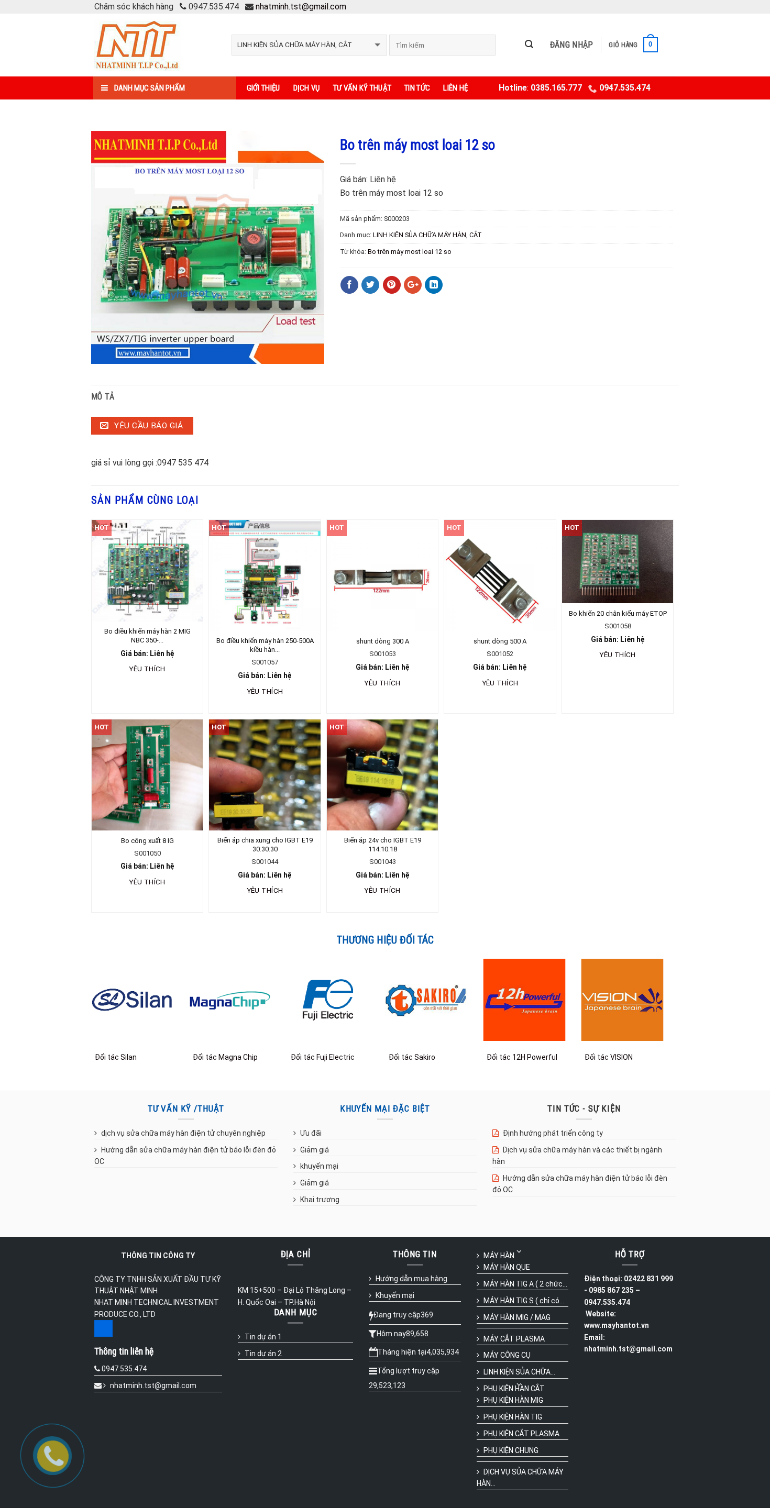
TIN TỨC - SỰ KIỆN (583, 1108)
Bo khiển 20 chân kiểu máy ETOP (618, 613)
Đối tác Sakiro (412, 1057)
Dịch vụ (306, 88)
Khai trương (319, 1199)
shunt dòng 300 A (382, 641)
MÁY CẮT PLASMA (514, 1339)
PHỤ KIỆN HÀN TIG (512, 1417)
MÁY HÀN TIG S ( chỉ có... (523, 1300)
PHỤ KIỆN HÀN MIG (513, 1400)
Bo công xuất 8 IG (147, 841)
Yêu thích (147, 668)
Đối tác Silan (116, 1057)
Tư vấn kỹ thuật (362, 88)
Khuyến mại (395, 1295)
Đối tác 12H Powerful (522, 1057)
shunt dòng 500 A (500, 641)
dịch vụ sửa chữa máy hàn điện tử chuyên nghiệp (183, 1133)
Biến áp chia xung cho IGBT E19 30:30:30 (265, 844)
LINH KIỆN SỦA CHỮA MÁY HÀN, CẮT (427, 235)
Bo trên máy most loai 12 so (410, 252)
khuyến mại (319, 1166)
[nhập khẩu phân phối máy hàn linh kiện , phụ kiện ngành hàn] (155, 45)
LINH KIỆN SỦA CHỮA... (519, 1372)
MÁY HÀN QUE (506, 1267)
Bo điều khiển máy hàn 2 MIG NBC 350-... (147, 635)
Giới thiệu (263, 88)
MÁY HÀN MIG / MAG (517, 1317)
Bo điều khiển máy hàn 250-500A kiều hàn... (265, 645)
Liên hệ (455, 88)
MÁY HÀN (498, 1255)
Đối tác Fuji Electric (323, 1057)
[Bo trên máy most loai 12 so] (207, 246)
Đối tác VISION (609, 1057)
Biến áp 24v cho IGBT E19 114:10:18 (382, 844)
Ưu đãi (311, 1133)
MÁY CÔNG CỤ (507, 1355)
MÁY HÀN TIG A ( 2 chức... (525, 1284)
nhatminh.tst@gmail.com (301, 7)
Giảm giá (314, 1150)
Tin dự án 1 (263, 1337)
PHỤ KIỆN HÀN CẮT (514, 1388)
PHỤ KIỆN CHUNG (510, 1450)
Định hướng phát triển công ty (553, 1133)
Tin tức (417, 88)
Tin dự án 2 (263, 1353)
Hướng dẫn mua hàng (411, 1278)
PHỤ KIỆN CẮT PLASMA (521, 1433)
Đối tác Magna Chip (225, 1057)
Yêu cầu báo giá (147, 425)
